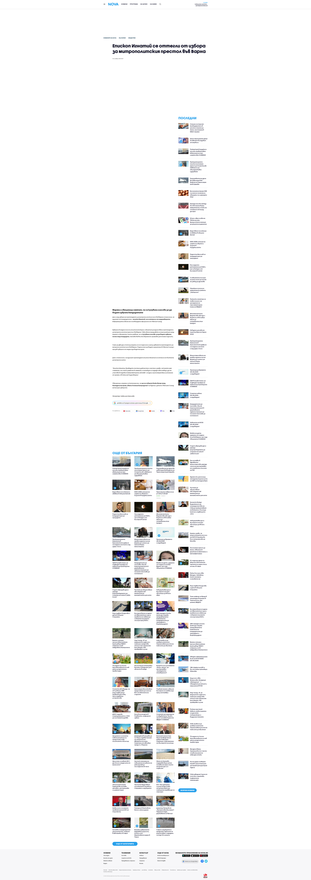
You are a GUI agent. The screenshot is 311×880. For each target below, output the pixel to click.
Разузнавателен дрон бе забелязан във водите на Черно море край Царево (165, 470)
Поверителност (165, 869)
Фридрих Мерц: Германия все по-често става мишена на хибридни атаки (198, 752)
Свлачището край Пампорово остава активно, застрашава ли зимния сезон (120, 787)
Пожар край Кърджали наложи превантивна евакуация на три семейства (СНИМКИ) (120, 471)
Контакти (150, 869)
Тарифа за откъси (136, 869)
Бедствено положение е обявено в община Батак (121, 492)
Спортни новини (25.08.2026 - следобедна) (196, 395)
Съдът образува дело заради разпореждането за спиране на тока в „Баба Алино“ (121, 593)
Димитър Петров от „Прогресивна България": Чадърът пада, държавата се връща (165, 810)
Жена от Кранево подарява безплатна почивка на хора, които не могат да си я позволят (164, 764)
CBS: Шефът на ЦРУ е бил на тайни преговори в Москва (198, 669)
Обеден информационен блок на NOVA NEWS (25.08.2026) (198, 658)
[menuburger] (104, 4)
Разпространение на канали (125, 869)
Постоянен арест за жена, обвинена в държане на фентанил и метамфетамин (198, 550)
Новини (124, 4)
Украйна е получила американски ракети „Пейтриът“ (198, 290)
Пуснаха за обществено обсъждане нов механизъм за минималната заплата (143, 592)
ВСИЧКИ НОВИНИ (187, 790)
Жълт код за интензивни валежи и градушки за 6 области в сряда (143, 667)
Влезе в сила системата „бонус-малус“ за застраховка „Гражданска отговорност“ (165, 669)
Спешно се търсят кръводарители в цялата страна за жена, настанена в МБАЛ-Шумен (197, 128)
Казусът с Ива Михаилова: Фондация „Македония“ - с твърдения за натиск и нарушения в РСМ (198, 682)
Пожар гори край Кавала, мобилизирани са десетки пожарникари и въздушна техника (198, 713)
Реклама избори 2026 (113, 869)
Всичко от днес (108, 858)
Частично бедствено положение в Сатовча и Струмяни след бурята (142, 786)
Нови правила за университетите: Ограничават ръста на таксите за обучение (165, 643)
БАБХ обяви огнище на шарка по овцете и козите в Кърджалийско (143, 493)
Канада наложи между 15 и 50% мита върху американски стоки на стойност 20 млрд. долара (198, 207)
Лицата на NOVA (126, 858)
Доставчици (144, 869)
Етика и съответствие (192, 869)
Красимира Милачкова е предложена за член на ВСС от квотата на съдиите (143, 691)
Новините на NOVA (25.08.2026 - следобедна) (196, 424)
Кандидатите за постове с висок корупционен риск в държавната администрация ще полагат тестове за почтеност (142, 568)
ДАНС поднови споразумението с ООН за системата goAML (121, 716)
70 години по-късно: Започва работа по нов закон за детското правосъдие (120, 668)
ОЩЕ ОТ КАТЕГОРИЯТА (125, 844)
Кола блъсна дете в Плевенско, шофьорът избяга (142, 716)
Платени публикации (107, 871)
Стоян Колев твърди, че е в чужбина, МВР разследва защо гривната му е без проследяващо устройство (121, 693)
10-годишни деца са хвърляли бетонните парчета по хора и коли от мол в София (198, 563)
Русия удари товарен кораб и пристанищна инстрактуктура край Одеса (198, 764)
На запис (144, 4)
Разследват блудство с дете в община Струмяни (121, 615)
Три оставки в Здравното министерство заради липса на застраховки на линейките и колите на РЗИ (198, 465)
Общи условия (157, 869)
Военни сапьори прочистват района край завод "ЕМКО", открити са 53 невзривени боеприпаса (121, 644)
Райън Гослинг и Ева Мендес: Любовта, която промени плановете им (197, 576)
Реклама (105, 869)
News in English (161, 860)
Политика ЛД (173, 869)
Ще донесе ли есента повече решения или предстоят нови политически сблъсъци (120, 738)
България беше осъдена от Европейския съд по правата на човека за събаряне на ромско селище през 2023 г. (143, 616)
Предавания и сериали (128, 860)
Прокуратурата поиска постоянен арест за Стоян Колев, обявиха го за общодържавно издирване (143, 472)
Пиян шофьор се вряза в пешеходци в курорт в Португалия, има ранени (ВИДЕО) (198, 599)
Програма (134, 4)
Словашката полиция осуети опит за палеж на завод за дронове (198, 279)
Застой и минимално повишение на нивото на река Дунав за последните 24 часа (143, 763)
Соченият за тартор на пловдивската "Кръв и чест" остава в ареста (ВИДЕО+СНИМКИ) (165, 716)
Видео (105, 863)
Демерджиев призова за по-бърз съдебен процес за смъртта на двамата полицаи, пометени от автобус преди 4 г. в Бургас (143, 740)
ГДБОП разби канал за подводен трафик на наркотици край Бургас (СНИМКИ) (121, 565)
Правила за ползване (181, 869)
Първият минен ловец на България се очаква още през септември (165, 690)
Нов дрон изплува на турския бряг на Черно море (198, 332)
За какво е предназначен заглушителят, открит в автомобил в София (121, 831)
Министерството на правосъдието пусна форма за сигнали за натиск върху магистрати (142, 543)
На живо (153, 4)
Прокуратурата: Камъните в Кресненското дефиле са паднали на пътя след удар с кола (121, 543)
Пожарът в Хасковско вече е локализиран (142, 809)
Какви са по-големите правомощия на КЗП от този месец (120, 809)
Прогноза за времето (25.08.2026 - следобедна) (164, 541)
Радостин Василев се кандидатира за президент (120, 515)
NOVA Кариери (161, 858)
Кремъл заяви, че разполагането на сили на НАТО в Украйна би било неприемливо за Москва (198, 537)
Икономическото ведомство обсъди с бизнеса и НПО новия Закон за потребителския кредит (164, 518)
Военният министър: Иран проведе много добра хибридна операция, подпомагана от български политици (165, 739)
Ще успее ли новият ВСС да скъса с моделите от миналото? (121, 762)
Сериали (142, 860)
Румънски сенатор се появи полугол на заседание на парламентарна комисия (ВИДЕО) (198, 302)
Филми (141, 863)
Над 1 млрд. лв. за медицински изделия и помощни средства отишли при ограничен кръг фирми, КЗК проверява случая (142, 645)
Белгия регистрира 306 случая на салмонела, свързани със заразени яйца (198, 194)
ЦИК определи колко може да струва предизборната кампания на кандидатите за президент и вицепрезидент (163, 618)
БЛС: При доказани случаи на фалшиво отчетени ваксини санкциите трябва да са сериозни (165, 788)
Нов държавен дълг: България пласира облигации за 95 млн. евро (163, 592)
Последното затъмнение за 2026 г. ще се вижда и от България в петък (142, 516)
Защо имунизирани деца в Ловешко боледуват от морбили (198, 140)
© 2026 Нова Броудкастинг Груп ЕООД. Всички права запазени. (116, 875)
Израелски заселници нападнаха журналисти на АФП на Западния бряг (198, 479)
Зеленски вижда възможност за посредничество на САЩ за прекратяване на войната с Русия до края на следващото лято (198, 508)
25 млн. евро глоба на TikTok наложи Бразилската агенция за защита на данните (198, 221)
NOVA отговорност (163, 855)
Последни (106, 855)
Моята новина (108, 860)
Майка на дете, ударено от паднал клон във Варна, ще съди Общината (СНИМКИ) (165, 565)
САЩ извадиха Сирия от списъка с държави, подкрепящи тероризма (198, 777)
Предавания (143, 858)
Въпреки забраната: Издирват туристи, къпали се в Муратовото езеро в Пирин (142, 833)
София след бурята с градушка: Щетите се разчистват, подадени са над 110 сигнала (164, 832)
